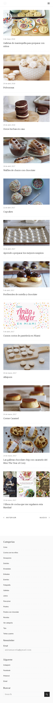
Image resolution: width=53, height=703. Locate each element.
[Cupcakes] (26, 192)
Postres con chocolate (11, 612)
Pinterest (6, 676)
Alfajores (7, 377)
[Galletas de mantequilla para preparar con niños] (26, 23)
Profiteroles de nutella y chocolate (20, 294)
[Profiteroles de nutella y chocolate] (26, 274)
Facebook (6, 670)
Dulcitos (6, 563)
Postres (6, 607)
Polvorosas (8, 87)
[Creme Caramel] (26, 398)
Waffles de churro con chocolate (19, 170)
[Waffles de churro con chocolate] (26, 150)
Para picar (7, 601)
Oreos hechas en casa (14, 129)
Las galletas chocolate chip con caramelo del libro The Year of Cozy (25, 461)
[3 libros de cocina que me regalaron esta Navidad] (26, 484)
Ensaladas (7, 569)
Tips (4, 628)
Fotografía (6, 585)
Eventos (6, 580)
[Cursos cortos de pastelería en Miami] (26, 316)
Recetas (6, 617)
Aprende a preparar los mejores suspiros (23, 253)
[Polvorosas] (26, 68)
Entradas (6, 574)
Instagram (6, 665)
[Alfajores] (26, 357)
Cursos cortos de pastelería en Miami (21, 335)
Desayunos (7, 558)
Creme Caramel (11, 418)
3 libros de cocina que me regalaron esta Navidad (23, 506)
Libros (5, 596)
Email (5, 646)
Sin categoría (8, 623)
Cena (5, 547)
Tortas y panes (8, 634)
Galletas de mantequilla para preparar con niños (24, 45)
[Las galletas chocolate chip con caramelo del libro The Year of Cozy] (26, 440)
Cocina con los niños (10, 553)
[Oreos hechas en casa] (26, 109)
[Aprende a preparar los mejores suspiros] (26, 233)
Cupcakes (8, 211)
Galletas (6, 590)
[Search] (47, 694)
